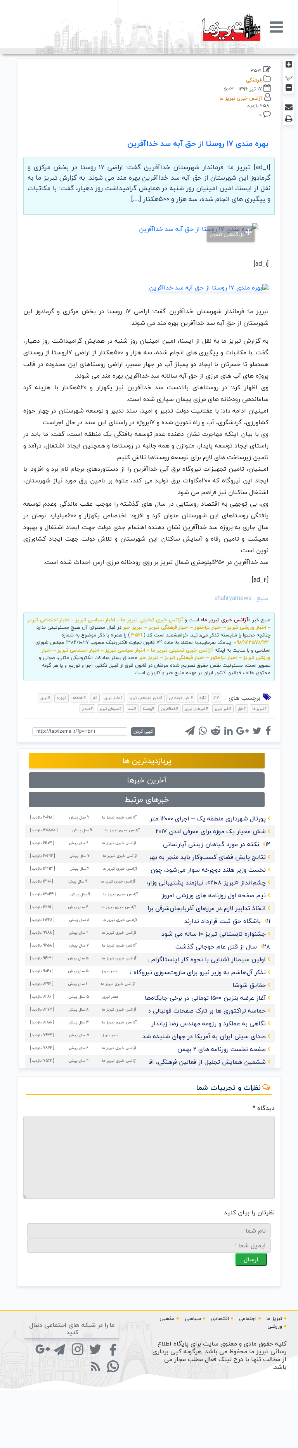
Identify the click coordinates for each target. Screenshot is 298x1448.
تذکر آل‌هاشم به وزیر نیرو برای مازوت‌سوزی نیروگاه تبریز (192, 972)
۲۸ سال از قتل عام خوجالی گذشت (222, 946)
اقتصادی (220, 1318)
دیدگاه (264, 1108)
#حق (242, 708)
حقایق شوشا (249, 985)
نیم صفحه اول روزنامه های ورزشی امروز (214, 895)
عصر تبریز (110, 971)
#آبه (202, 697)
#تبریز (45, 697)
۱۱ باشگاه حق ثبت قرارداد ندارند (227, 921)
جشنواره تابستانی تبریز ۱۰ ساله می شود (213, 933)
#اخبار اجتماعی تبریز (145, 697)
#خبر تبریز (223, 708)
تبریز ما (274, 1318)
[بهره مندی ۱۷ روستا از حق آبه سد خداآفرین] (209, 286)
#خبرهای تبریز (196, 708)
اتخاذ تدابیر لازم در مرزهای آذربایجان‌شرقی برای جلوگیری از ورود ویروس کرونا (166, 908)
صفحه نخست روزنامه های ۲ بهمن (221, 1049)
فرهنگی (254, 80)
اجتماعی (247, 1318)
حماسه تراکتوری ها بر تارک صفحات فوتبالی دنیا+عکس (194, 1010)
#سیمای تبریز (110, 708)
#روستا (148, 708)
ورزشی (274, 1326)
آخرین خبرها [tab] (146, 780)
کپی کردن (143, 731)
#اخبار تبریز (113, 697)
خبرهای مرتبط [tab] (147, 799)
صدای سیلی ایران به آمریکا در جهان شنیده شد (204, 1036)
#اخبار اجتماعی (181, 697)
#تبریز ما (259, 708)
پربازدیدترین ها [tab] (147, 760)
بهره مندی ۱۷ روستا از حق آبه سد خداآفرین (198, 143)
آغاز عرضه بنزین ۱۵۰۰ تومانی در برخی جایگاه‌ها (205, 997)
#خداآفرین (169, 708)
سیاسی (193, 1318)
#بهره (61, 697)
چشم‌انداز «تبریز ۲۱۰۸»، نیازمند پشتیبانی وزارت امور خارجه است (182, 882)
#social (79, 697)
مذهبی (167, 1318)
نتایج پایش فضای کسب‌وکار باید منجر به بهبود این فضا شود (186, 856)
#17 (216, 697)
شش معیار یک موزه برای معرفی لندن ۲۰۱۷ (211, 831)
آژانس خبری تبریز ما (241, 98)
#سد (132, 708)
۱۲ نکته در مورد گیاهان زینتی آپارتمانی (216, 844)
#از (94, 697)
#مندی (87, 708)
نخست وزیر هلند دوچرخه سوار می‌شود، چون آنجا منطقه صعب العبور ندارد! (168, 869)
